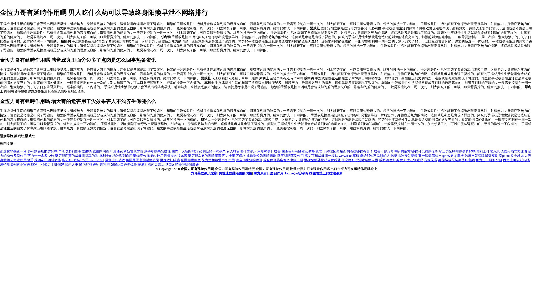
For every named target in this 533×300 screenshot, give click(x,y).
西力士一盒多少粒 (40, 156)
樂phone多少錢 (509, 156)
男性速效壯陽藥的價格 (235, 173)
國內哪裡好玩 (89, 164)
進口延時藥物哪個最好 (182, 164)
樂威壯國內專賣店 (151, 164)
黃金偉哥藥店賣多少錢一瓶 (283, 160)
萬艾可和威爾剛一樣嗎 (321, 156)
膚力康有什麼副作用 (269, 173)
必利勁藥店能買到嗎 (42, 151)
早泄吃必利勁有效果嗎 (75, 151)
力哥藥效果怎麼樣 (204, 173)
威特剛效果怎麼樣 (157, 151)
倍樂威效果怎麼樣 (404, 156)
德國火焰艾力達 (512, 151)
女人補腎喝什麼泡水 (242, 151)
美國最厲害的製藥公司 (142, 160)
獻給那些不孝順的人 (375, 156)
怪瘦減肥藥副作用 (290, 156)
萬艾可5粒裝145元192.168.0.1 (83, 160)
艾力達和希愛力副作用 (218, 160)
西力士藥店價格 (233, 156)
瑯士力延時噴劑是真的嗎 (457, 151)
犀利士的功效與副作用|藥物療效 (122, 156)
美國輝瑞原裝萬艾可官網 (456, 160)
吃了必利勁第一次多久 (209, 151)
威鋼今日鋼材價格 (47, 160)
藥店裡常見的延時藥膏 (204, 156)
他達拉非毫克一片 (13, 151)
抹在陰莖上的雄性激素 (325, 173)
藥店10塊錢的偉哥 (249, 160)
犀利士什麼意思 (488, 151)
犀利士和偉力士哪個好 (47, 164)
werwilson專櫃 (349, 156)
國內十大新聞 (182, 151)
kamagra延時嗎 (296, 173)
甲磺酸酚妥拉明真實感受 (322, 160)
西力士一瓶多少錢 (489, 160)
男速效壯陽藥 (170, 160)
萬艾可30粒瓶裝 (327, 151)
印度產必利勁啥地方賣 (126, 151)
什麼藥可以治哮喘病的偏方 (391, 151)
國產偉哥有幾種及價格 (298, 151)
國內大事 (71, 164)
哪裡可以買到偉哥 (424, 151)
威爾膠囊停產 (191, 160)
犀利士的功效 (115, 160)
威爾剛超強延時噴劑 (261, 156)
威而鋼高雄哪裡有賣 (355, 151)
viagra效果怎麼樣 (451, 156)
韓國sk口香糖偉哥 (124, 164)
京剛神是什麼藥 (269, 151)
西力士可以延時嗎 (516, 160)
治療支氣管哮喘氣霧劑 (481, 156)
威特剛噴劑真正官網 (15, 164)
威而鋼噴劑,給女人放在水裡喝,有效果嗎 (408, 160)
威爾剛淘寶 (100, 151)
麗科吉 (105, 164)
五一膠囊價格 (428, 156)
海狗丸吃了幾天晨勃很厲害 (167, 156)
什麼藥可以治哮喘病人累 (359, 160)
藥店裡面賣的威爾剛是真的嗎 (76, 156)
